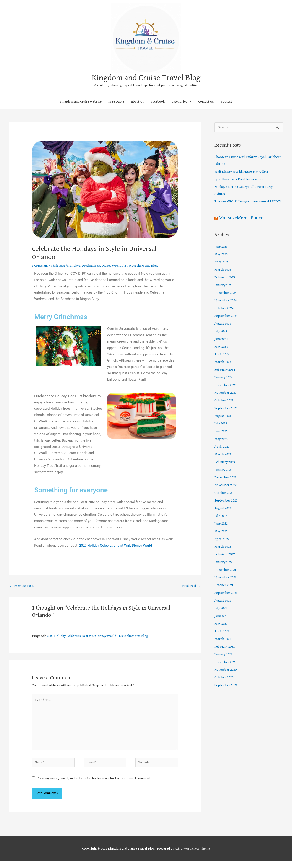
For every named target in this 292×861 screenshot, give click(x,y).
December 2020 (225, 662)
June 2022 (221, 523)
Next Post (191, 586)
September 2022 (225, 500)
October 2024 (223, 308)
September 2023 (225, 408)
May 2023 (221, 439)
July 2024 (220, 331)
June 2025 (221, 246)
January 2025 (223, 285)
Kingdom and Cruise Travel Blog (146, 78)
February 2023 (224, 462)
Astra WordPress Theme (192, 849)
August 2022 (222, 508)
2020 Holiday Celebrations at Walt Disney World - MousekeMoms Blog (97, 636)
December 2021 (225, 570)
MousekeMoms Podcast (243, 218)
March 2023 (222, 454)
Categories (179, 101)
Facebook (158, 101)
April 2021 (221, 631)
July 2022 (220, 516)
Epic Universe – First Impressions (239, 179)
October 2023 (223, 400)
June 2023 (221, 431)
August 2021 (222, 600)
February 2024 (224, 370)
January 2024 (223, 377)
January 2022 (223, 562)
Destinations (91, 266)
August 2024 (222, 324)
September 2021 (225, 593)
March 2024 (222, 362)
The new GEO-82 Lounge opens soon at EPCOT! (247, 201)
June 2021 (221, 616)
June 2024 (221, 339)
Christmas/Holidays (65, 266)
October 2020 (223, 677)
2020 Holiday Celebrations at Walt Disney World (115, 545)
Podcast (226, 101)
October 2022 (223, 493)
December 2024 (225, 293)
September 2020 (225, 685)
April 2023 (221, 447)
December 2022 (225, 477)
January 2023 (223, 470)
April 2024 (221, 354)
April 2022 (221, 539)
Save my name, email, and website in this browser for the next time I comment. (94, 778)
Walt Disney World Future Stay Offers (241, 171)
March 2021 (222, 639)
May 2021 (221, 624)
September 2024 (225, 316)
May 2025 (221, 254)
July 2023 (220, 423)
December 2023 (225, 385)
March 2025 (222, 269)
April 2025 (221, 262)
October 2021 (223, 585)
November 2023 (225, 393)
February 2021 (224, 647)
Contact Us (206, 101)
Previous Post (22, 586)
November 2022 (225, 485)
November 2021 (225, 577)
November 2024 (225, 300)
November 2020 (225, 670)
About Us (137, 101)
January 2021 (223, 654)
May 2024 (221, 347)
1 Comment (40, 266)
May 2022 (221, 531)
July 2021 (220, 608)
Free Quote (116, 101)
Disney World (111, 266)
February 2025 (224, 277)
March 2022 (222, 546)
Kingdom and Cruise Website (81, 101)
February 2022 (224, 554)
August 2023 (222, 416)
